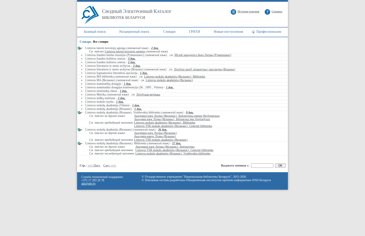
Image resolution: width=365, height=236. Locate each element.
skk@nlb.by (88, 183)
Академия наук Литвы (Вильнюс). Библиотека (165, 146)
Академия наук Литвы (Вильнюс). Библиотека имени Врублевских (177, 115)
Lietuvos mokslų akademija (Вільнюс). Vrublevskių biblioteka (172, 153)
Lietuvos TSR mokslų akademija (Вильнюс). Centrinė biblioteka (173, 126)
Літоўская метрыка (148, 94)
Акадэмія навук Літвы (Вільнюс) (155, 136)
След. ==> (109, 165)
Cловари (169, 31)
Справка (277, 11)
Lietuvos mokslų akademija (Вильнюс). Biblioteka (174, 76)
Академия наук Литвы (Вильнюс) (155, 133)
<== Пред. (94, 165)
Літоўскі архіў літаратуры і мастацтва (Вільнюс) (204, 69)
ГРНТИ (194, 31)
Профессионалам (268, 31)
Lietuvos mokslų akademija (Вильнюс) (169, 80)
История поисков (248, 11)
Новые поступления (228, 31)
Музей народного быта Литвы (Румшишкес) (202, 55)
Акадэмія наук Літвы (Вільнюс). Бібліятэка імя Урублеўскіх (172, 119)
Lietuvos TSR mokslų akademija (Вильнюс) (161, 139)
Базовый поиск (95, 31)
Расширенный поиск (134, 31)
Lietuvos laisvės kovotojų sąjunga (125, 51)
